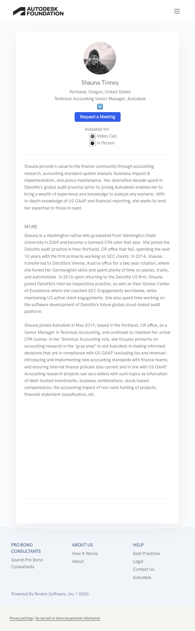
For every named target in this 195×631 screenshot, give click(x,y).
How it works (85, 553)
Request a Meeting (97, 116)
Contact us (143, 569)
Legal (138, 561)
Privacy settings (21, 618)
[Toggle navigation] (177, 11)
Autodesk (142, 577)
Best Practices (146, 553)
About (78, 561)
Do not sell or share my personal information (68, 618)
